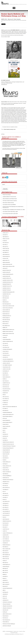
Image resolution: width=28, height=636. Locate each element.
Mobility (5, 574)
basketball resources (7, 286)
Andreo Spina (6, 250)
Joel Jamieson (6, 501)
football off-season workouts (8, 442)
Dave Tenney (6, 380)
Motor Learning (6, 584)
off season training (6, 604)
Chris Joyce (5, 345)
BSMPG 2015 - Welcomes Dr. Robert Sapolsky (11, 19)
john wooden (5, 509)
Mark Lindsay (6, 552)
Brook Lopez (5, 323)
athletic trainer (6, 260)
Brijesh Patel (6, 321)
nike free (5, 596)
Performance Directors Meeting (9, 623)
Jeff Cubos (5, 493)
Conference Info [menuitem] (15, 631)
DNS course (6, 396)
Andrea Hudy (6, 248)
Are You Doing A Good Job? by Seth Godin (10, 213)
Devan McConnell (6, 388)
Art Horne (5, 258)
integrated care (6, 481)
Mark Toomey (6, 556)
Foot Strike (5, 440)
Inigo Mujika (5, 473)
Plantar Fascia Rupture (7, 194)
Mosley (4, 578)
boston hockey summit (8, 307)
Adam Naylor (5, 236)
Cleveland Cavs (6, 355)
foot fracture (5, 436)
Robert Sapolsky (7, 129)
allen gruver (5, 246)
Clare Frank (5, 353)
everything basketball (7, 412)
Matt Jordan (5, 562)
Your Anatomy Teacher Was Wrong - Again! (10, 211)
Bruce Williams (6, 325)
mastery (5, 560)
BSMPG (5, 327)
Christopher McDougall (7, 349)
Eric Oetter (5, 408)
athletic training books (7, 264)
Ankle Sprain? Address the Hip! (8, 202)
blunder (5, 299)
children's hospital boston (8, 341)
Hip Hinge (5, 463)
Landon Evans (6, 529)
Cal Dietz (5, 335)
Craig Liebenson (6, 367)
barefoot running (6, 272)
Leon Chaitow (6, 538)
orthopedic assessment (7, 606)
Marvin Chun (6, 558)
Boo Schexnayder (7, 303)
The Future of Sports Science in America (10, 200)
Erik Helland (5, 410)
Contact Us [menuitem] (20, 631)
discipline (5, 392)
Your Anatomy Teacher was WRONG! (9, 204)
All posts (2, 134)
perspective (23, 120)
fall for (24, 119)
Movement (5, 586)
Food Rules (5, 434)
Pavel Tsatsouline (6, 619)
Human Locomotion (7, 471)
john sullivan (5, 507)
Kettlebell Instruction (7, 521)
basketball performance (8, 282)
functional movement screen (8, 444)
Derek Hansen (6, 384)
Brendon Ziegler (6, 317)
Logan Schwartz (6, 540)
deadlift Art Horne (6, 382)
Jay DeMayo (5, 489)
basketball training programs (8, 292)
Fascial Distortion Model (7, 416)
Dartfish (5, 378)
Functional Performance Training (9, 446)
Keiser (4, 517)
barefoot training (6, 276)
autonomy (5, 268)
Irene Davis (5, 485)
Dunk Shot (5, 404)
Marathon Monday (6, 544)
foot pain (5, 438)
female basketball (6, 420)
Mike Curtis (5, 570)
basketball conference (8, 280)
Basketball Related (7, 284)
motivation (5, 580)
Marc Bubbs (5, 546)
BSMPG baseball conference (8, 329)
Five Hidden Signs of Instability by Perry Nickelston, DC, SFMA (14, 209)
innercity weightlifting (7, 475)
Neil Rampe (5, 592)
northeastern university (7, 602)
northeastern (5, 600)
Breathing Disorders (7, 315)
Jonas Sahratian (6, 511)
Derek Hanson (6, 386)
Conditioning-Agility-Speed (8, 361)
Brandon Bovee (6, 313)
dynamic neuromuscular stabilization (10, 406)
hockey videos (6, 469)
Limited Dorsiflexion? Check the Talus (9, 196)
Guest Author (5, 457)
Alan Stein (5, 244)
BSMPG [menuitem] (4, 631)
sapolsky (11, 129)
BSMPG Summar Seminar (8, 331)
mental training (6, 566)
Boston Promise (6, 311)
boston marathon (6, 309)
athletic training (6, 262)
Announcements (6, 256)
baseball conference (7, 278)
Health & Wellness (6, 461)
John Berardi (5, 503)
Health (4, 459)
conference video (6, 363)
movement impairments (7, 588)
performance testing (7, 625)
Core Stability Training (7, 365)
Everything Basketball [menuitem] (9, 631)
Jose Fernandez (6, 513)
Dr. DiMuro (5, 402)
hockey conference (7, 465)
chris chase (5, 343)
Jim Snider (5, 497)
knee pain (5, 527)
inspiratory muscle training (8, 479)
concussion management (8, 359)
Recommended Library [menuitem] (14, 632)
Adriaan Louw (6, 238)
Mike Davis (5, 572)
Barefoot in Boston (7, 270)
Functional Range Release (8, 448)
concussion (5, 357)
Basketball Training (7, 290)
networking (5, 594)
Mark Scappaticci (6, 554)
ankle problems (6, 254)
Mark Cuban (5, 550)
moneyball (5, 576)
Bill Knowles (6, 297)
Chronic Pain (5, 351)
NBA (4, 590)
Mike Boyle (5, 568)
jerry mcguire (5, 495)
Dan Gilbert (5, 373)
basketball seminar (7, 288)
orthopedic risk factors (7, 608)
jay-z (4, 491)
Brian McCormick (6, 319)
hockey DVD (5, 467)
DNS (4, 394)
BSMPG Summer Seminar (8, 333)
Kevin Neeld (5, 525)
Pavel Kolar (5, 617)
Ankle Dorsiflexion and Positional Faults (10, 198)
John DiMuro (5, 505)
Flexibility (5, 428)
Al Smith (5, 240)
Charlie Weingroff (6, 339)
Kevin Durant (5, 523)
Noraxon (5, 598)
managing (5, 542)
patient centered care (7, 613)
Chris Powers (6, 347)
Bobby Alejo (5, 301)
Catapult (5, 337)
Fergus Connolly (6, 426)
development (6, 390)
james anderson (6, 487)
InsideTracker (6, 477)
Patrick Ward (5, 615)
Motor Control (6, 582)
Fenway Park (5, 424)
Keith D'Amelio (6, 519)
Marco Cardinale (6, 548)
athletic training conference (8, 266)
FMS (4, 432)
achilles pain (5, 232)
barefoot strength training (8, 274)
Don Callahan (6, 398)
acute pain (5, 234)
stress (14, 129)
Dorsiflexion (5, 400)
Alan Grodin (6, 242)
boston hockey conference (8, 305)
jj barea (5, 499)
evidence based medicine (8, 414)
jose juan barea (6, 515)
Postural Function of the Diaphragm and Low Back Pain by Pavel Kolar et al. (13, 207)
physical (8, 111)
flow (4, 430)
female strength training (7, 422)
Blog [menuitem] (24, 631)
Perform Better (6, 621)
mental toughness (6, 564)
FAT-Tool (5, 418)
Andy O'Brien (5, 252)
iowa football (5, 483)
